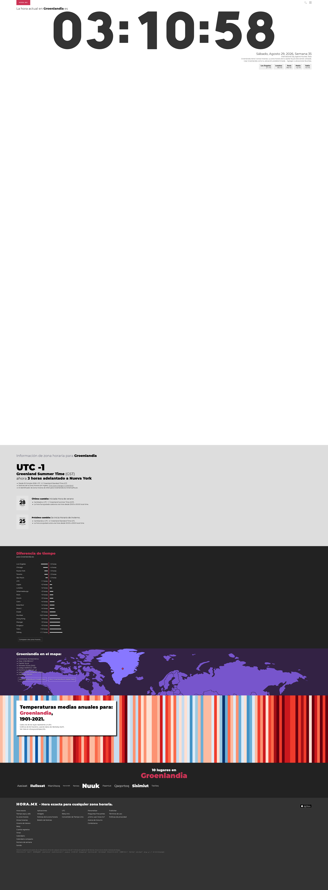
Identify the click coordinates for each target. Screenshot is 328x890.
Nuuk (293, 59)
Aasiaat (22, 785)
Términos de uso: (115, 814)
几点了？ (29, 852)
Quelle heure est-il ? (58, 852)
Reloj (18, 826)
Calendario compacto (24, 839)
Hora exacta (21, 811)
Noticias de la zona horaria (47, 817)
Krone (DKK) (30, 666)
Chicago (19, 567)
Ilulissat (37, 786)
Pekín (298, 67)
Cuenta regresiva (23, 830)
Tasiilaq (155, 786)
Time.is (118, 850)
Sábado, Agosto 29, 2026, (284, 53)
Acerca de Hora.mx (95, 820)
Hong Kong (20, 619)
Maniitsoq (54, 785)
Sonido (19, 845)
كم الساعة (67, 852)
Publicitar (113, 811)
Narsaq (76, 786)
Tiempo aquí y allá (23, 814)
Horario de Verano (23, 823)
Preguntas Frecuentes (96, 814)
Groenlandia (164, 775)
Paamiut (107, 786)
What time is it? (21, 852)
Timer (18, 833)
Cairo (18, 602)
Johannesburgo (22, 591)
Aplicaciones (42, 811)
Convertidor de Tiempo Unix (73, 817)
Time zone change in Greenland (61, 486)
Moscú (18, 608)
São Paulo (20, 578)
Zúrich (18, 598)
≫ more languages (158, 852)
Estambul (20, 605)
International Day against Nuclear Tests (296, 56)
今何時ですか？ (123, 852)
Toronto (19, 574)
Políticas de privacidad (118, 817)
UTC (18, 581)
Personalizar (92, 811)
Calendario (20, 836)
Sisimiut (140, 785)
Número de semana (24, 842)
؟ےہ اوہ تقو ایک (148, 852)
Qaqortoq (121, 786)
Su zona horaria (22, 817)
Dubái (18, 612)
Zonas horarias (22, 820)
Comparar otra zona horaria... (30, 640)
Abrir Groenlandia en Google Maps (32, 679)
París (288, 67)
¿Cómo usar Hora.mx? (96, 817)
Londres (278, 67)
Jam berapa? (102, 852)
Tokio (307, 67)
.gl (36, 670)
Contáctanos (93, 823)
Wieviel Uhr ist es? (112, 852)
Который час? (83, 852)
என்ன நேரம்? (139, 852)
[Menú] (310, 2)
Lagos (18, 585)
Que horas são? (92, 852)
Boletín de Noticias (44, 820)
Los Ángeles (266, 67)
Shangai (19, 622)
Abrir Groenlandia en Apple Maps (62, 679)
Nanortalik (66, 786)
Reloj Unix (66, 814)
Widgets (40, 814)
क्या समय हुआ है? (37, 852)
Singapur (19, 626)
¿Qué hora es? (46, 852)
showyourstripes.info (37, 729)
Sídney (19, 632)
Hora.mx (23, 2)
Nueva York (20, 571)
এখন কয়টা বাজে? (74, 852)
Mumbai (19, 615)
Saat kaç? (132, 852)
